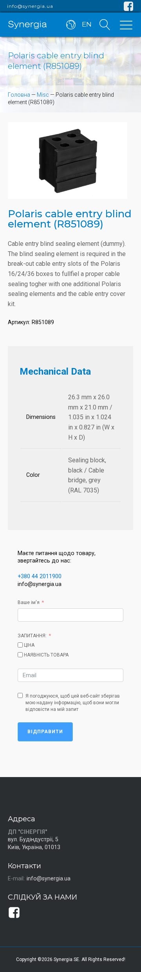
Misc (43, 95)
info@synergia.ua (30, 6)
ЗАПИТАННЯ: (32, 635)
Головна (19, 95)
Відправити (45, 731)
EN (87, 24)
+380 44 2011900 (39, 576)
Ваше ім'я (29, 602)
